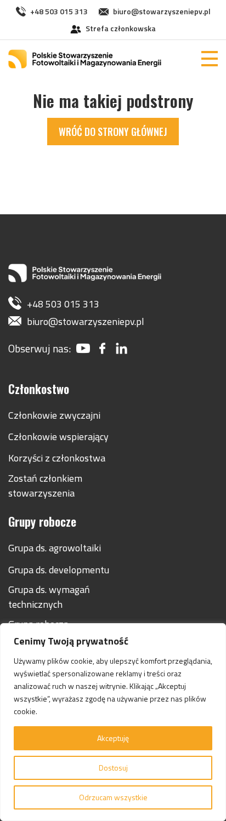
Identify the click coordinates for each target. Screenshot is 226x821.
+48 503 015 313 (59, 11)
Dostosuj (113, 767)
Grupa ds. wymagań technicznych (49, 597)
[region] (113, 722)
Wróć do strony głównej (113, 131)
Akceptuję (113, 738)
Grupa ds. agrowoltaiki (54, 547)
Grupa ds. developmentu (58, 569)
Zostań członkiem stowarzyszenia (45, 485)
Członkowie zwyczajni (54, 415)
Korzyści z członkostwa (56, 458)
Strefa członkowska (121, 28)
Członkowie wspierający (58, 436)
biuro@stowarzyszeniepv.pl (162, 11)
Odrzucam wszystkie (113, 797)
